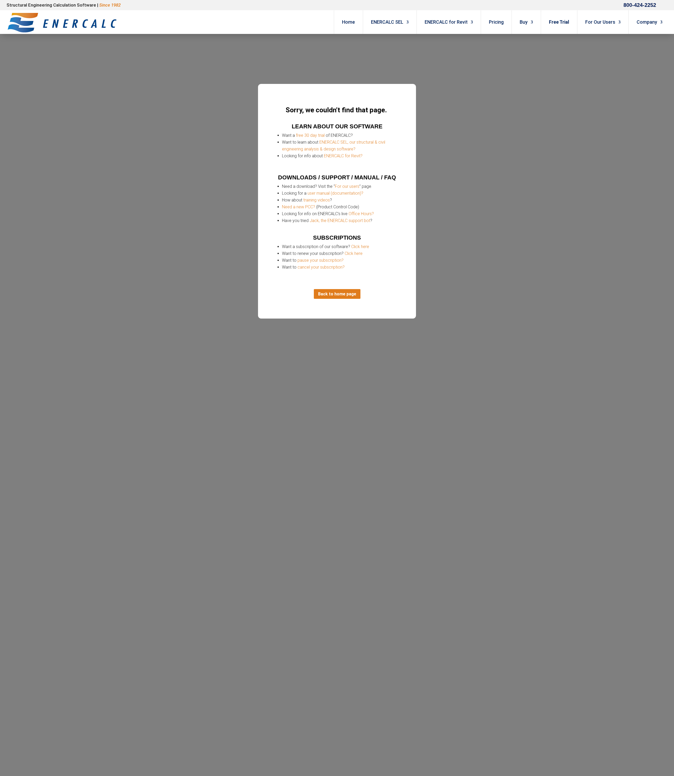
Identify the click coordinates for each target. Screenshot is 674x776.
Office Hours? (361, 213)
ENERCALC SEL (387, 22)
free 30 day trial (310, 135)
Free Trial (559, 22)
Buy (524, 22)
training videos (316, 200)
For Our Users (600, 22)
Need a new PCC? (298, 206)
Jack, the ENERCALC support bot (340, 220)
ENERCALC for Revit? (343, 155)
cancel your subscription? (321, 267)
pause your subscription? (321, 260)
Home (348, 22)
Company (647, 22)
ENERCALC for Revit (446, 22)
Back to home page (337, 293)
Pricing (496, 22)
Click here (360, 246)
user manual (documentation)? (335, 193)
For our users (347, 186)
